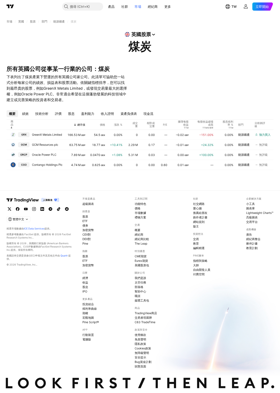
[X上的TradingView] (9, 209)
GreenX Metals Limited (47, 134)
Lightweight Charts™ (259, 213)
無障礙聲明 (142, 353)
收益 (85, 282)
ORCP (23, 154)
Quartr (64, 255)
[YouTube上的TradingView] (26, 209)
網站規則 (199, 222)
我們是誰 (140, 278)
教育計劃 (252, 248)
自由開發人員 (201, 269)
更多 (167, 7)
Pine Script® (90, 322)
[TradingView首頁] (10, 6)
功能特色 (140, 204)
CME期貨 (141, 256)
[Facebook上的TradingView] (17, 209)
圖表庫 (250, 208)
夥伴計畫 (252, 243)
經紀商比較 (142, 239)
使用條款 (140, 335)
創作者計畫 (200, 217)
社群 (124, 7)
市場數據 (140, 213)
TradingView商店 (146, 313)
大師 (196, 265)
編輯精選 (199, 248)
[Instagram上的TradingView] (34, 209)
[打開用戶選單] (246, 6)
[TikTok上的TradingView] (58, 209)
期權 (85, 313)
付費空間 (199, 274)
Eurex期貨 (141, 260)
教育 (196, 243)
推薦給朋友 (200, 213)
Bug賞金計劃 (143, 362)
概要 (137, 230)
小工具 (250, 204)
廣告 (249, 234)
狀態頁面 (140, 366)
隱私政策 (140, 344)
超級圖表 (88, 204)
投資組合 (88, 304)
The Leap (141, 243)
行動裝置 (88, 335)
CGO (24, 164)
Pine (85, 243)
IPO (84, 291)
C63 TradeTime (145, 322)
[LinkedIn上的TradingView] (42, 209)
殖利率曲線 (89, 308)
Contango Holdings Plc (47, 164)
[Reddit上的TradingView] (67, 209)
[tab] (12, 113)
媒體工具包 (142, 300)
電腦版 (86, 339)
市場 (137, 7)
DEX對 (86, 239)
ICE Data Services (34, 228)
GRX (23, 134)
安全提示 (140, 357)
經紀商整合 (253, 239)
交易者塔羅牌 (143, 317)
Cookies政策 (143, 348)
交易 (196, 239)
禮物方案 (140, 217)
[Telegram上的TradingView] (50, 209)
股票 (85, 216)
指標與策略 (200, 260)
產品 (111, 7)
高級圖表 (252, 217)
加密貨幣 (88, 230)
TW (234, 7)
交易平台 (252, 222)
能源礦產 (244, 134)
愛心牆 (197, 208)
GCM (24, 144)
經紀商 (153, 7)
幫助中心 (140, 291)
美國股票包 (142, 265)
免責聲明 (140, 339)
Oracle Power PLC (44, 154)
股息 (85, 287)
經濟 (85, 278)
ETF (85, 221)
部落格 (139, 287)
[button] (118, 6)
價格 (137, 208)
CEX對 (86, 234)
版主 (196, 226)
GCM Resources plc (45, 144)
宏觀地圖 (88, 317)
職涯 (137, 296)
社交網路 (199, 204)
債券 (85, 225)
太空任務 (140, 282)
